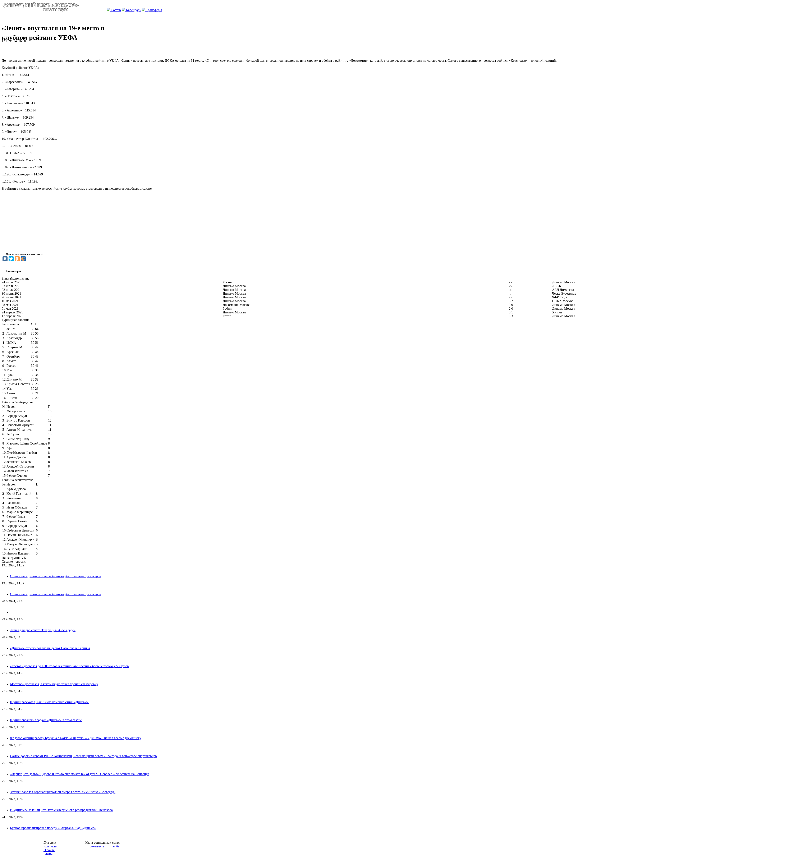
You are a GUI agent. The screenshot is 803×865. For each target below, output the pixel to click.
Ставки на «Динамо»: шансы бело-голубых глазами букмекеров (55, 576)
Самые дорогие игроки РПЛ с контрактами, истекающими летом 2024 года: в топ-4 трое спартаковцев (83, 756)
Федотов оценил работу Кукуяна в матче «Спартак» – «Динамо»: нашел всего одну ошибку (75, 738)
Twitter (115, 846)
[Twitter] (11, 258)
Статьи (48, 854)
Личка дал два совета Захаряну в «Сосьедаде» (42, 630)
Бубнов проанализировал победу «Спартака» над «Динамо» (53, 828)
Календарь (133, 10)
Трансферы (153, 10)
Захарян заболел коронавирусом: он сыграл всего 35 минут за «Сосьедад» (62, 792)
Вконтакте (97, 846)
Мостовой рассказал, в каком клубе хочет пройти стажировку (54, 684)
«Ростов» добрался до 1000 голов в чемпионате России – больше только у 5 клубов (69, 666)
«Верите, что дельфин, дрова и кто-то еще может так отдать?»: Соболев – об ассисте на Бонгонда (79, 774)
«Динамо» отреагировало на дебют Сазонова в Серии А (50, 648)
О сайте (49, 850)
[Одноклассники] (17, 258)
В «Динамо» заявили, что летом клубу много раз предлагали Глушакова (61, 810)
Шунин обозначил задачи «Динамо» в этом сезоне (46, 720)
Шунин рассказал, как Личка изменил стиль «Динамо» (49, 702)
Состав (115, 10)
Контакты (50, 846)
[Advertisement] (51, 49)
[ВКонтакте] (5, 258)
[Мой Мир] (23, 258)
